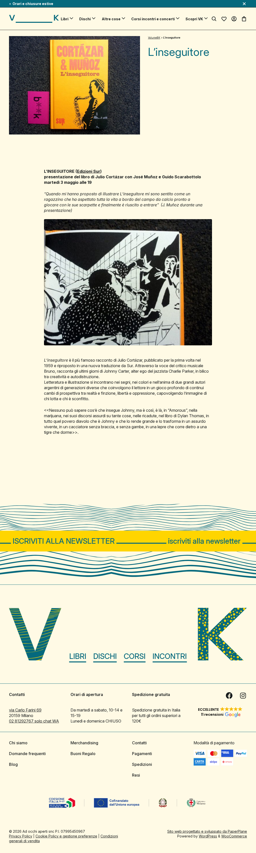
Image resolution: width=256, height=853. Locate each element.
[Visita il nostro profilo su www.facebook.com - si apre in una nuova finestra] (229, 695)
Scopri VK (194, 19)
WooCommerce (234, 836)
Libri (64, 19)
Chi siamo (18, 742)
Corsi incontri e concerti (153, 19)
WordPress (208, 836)
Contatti (139, 742)
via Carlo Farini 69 (25, 709)
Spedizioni (142, 764)
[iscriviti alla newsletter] (128, 541)
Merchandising (84, 742)
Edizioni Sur (88, 171)
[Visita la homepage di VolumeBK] (34, 19)
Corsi (135, 655)
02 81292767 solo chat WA (34, 720)
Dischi (85, 19)
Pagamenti (142, 753)
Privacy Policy (20, 836)
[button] (220, 712)
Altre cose (111, 19)
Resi (136, 774)
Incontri (169, 655)
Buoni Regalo (83, 753)
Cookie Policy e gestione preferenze (66, 836)
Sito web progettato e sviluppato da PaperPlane (207, 831)
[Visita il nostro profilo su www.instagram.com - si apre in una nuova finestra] (243, 695)
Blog (13, 764)
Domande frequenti (27, 753)
